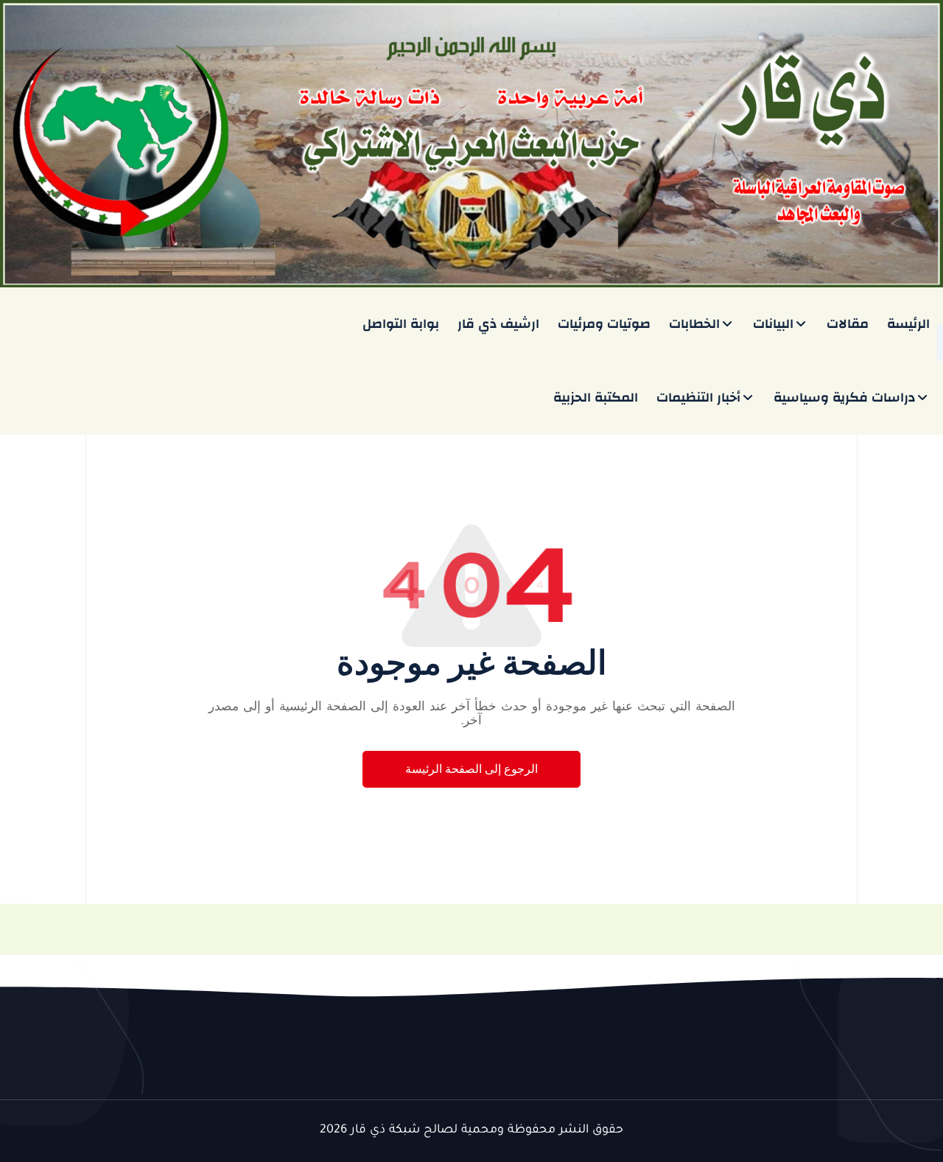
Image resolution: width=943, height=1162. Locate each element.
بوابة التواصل (400, 324)
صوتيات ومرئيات (604, 324)
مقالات (848, 324)
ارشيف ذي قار (498, 324)
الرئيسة (908, 324)
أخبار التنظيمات (698, 397)
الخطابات (694, 324)
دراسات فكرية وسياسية (844, 397)
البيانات (773, 324)
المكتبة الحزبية (595, 397)
